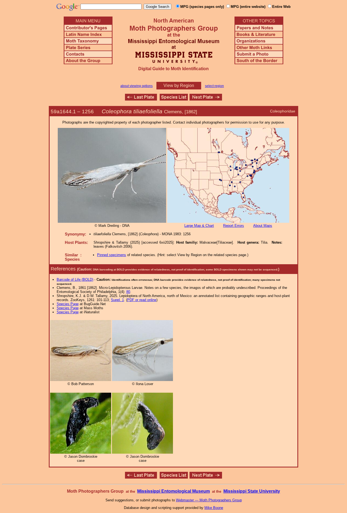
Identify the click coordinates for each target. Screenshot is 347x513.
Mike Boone (213, 508)
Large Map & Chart (199, 226)
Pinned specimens (111, 255)
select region (214, 86)
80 (128, 292)
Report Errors (233, 226)
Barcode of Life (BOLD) (75, 280)
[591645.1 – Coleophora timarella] (205, 99)
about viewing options (136, 86)
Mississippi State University (251, 491)
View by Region (178, 85)
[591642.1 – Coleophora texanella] (141, 99)
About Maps (262, 226)
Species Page (68, 304)
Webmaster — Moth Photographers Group (209, 500)
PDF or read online (141, 300)
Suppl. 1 (117, 300)
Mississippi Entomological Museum (173, 491)
